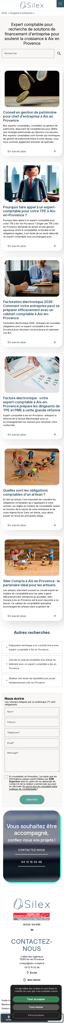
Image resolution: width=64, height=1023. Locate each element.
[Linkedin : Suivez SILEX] (32, 929)
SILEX (4, 13)
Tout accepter (36, 999)
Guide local (7, 1000)
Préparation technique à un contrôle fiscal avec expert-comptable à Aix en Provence (34, 647)
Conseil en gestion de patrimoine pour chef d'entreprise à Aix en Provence (30, 116)
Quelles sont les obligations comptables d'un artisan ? (25, 492)
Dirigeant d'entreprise (21, 13)
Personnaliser (36, 1015)
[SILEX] (32, 5)
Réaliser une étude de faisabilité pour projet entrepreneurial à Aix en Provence (32, 680)
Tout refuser (36, 1007)
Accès (9, 1018)
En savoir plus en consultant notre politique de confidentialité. (33, 787)
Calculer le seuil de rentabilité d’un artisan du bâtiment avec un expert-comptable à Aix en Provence (32, 664)
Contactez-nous (32, 945)
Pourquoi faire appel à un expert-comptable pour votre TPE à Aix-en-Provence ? (29, 211)
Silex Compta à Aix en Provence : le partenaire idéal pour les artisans (31, 583)
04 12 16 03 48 (32, 967)
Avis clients (33, 979)
